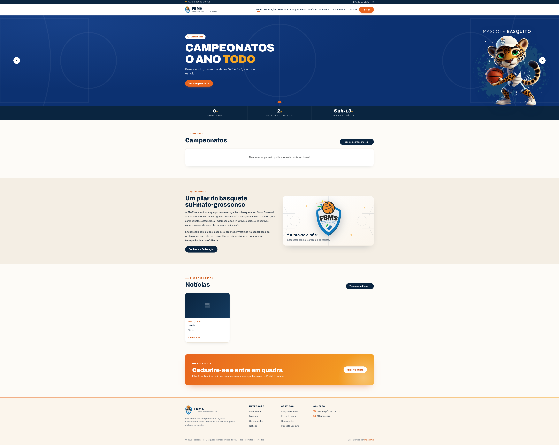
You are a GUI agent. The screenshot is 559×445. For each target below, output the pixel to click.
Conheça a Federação (201, 249)
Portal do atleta (361, 2)
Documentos (338, 9)
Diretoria (283, 9)
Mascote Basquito (290, 426)
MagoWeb (369, 440)
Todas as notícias (358, 286)
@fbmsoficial (323, 416)
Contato (352, 9)
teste (192, 325)
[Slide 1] (276, 102)
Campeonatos (298, 9)
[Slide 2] (279, 102)
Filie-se (366, 9)
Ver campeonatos (199, 83)
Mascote (324, 9)
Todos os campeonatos (355, 142)
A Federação (255, 411)
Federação (270, 9)
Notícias (312, 9)
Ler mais (193, 337)
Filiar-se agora (355, 369)
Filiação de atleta (289, 411)
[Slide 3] (283, 102)
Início (259, 9)
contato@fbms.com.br (328, 411)
